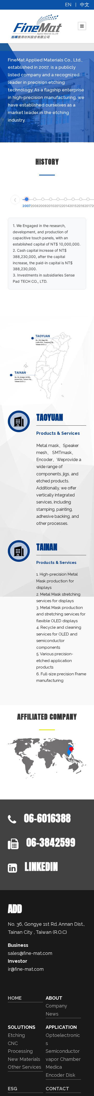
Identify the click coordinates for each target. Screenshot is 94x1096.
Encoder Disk (60, 1075)
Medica (54, 1067)
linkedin (41, 866)
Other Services (24, 1067)
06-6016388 (47, 818)
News (52, 1014)
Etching (16, 1035)
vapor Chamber (63, 1059)
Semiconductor (63, 1051)
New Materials (24, 1059)
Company (56, 1006)
